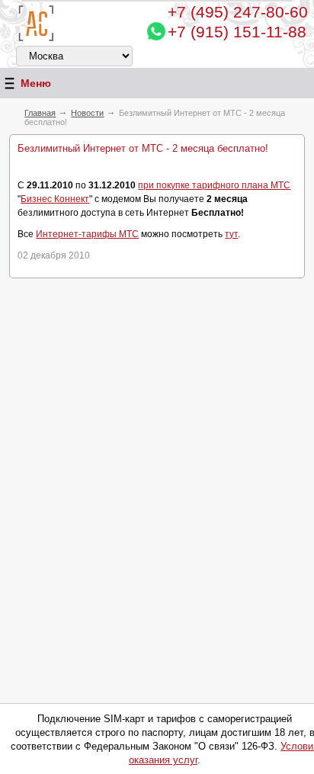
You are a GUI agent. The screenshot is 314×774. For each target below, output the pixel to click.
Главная (40, 112)
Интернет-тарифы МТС (87, 234)
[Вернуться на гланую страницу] (36, 23)
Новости (87, 112)
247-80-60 (238, 12)
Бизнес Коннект (55, 199)
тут (231, 234)
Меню (36, 83)
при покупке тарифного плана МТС (214, 185)
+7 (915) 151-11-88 (237, 31)
